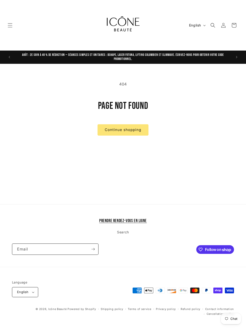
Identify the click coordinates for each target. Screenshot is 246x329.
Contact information (219, 309)
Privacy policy (166, 309)
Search (123, 232)
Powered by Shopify (82, 309)
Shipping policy (112, 309)
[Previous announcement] (9, 57)
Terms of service (139, 309)
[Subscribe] (93, 249)
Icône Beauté (57, 309)
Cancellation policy (220, 314)
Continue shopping (123, 129)
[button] (10, 25)
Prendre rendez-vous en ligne (123, 220)
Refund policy (190, 309)
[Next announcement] (236, 57)
